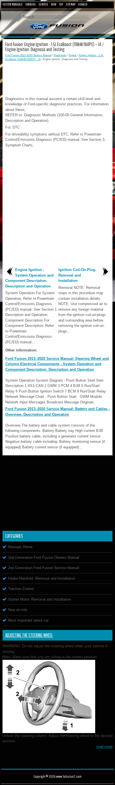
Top (61, 4)
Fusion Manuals (13, 4)
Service (43, 4)
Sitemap (70, 4)
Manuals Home (20, 547)
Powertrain (60, 55)
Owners (30, 4)
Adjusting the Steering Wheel (29, 635)
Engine (72, 55)
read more (104, 746)
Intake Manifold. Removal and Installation (41, 578)
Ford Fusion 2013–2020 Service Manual (28, 55)
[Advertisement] (57, 78)
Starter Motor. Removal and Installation (39, 599)
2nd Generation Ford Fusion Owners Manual (43, 557)
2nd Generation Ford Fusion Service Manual (43, 568)
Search (82, 4)
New (53, 4)
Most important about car (28, 620)
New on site (17, 610)
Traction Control (21, 589)
